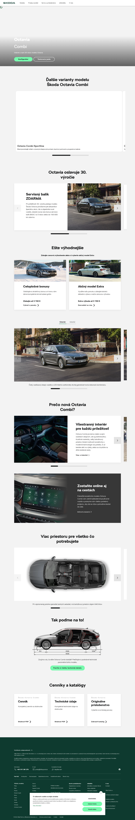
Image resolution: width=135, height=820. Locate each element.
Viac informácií (37, 805)
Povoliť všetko (92, 809)
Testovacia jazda (44, 59)
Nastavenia (92, 798)
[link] (40, 286)
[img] (9, 3)
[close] (101, 793)
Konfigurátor (23, 59)
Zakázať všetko (92, 804)
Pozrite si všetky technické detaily (67, 668)
